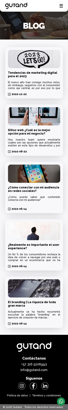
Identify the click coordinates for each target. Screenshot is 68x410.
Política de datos (17, 395)
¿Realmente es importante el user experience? (33, 246)
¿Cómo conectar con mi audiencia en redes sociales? (33, 189)
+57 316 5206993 (34, 364)
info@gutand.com (34, 370)
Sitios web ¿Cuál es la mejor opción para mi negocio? (29, 131)
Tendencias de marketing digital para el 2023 (32, 74)
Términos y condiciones (46, 395)
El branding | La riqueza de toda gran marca (32, 303)
